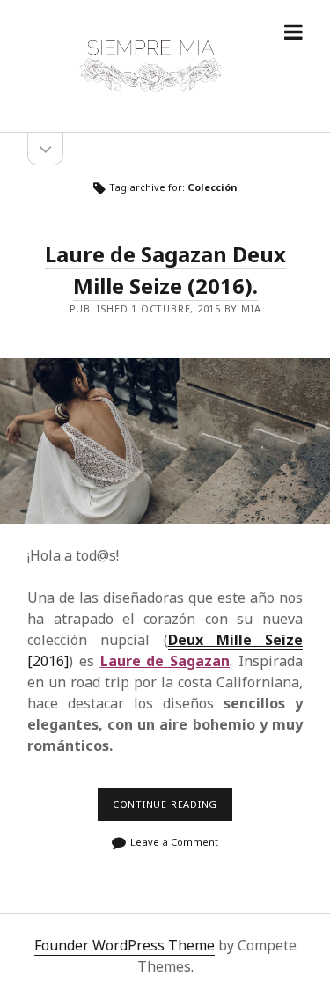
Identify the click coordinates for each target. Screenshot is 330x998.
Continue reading (170, 809)
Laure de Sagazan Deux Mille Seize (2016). (165, 269)
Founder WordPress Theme (124, 945)
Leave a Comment (174, 841)
